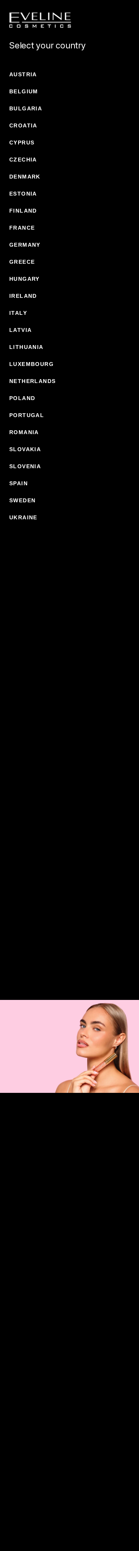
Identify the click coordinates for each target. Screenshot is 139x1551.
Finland (23, 211)
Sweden (22, 500)
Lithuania (26, 347)
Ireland (23, 296)
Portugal (26, 415)
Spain (18, 483)
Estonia (23, 194)
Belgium (23, 91)
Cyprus (21, 142)
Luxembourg (31, 364)
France (22, 228)
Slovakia (25, 449)
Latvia (20, 330)
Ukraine (23, 517)
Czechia (23, 159)
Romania (24, 432)
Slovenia (25, 466)
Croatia (23, 125)
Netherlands (32, 381)
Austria (23, 74)
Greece (22, 262)
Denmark (25, 176)
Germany (25, 245)
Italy (18, 313)
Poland (22, 398)
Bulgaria (25, 108)
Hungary (24, 279)
